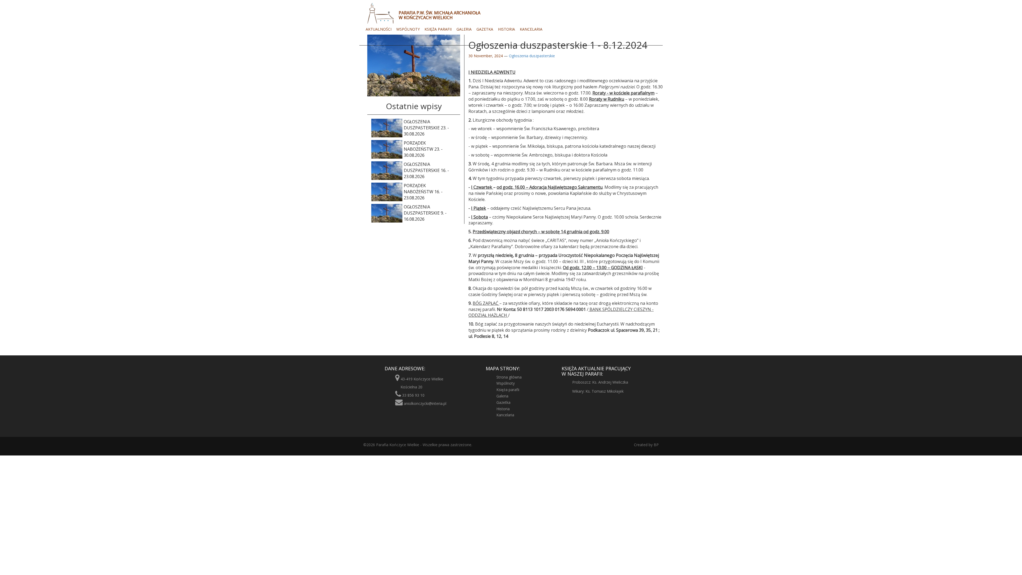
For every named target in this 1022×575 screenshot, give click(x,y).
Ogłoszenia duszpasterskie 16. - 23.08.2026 (426, 170)
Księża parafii (438, 29)
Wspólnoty (408, 29)
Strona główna (509, 377)
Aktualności (379, 29)
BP (656, 444)
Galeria (464, 29)
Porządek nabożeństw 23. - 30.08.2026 (423, 149)
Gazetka (484, 29)
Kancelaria (531, 29)
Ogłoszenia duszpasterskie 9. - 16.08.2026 (425, 213)
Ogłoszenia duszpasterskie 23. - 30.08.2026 (426, 128)
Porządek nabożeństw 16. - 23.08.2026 (423, 192)
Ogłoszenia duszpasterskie (532, 55)
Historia (506, 29)
